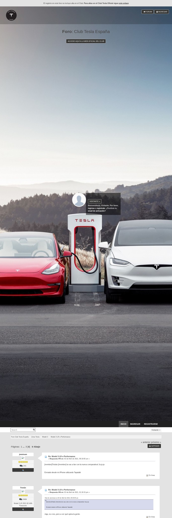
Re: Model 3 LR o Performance (61, 456)
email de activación (96, 211)
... (24, 446)
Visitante (94, 201)
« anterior (145, 442)
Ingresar (135, 424)
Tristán (23, 488)
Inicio (123, 424)
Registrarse (151, 424)
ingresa (91, 208)
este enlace (124, 3)
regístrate (101, 208)
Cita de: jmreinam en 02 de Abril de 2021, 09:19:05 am (61, 498)
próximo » (156, 442)
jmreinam (23, 454)
